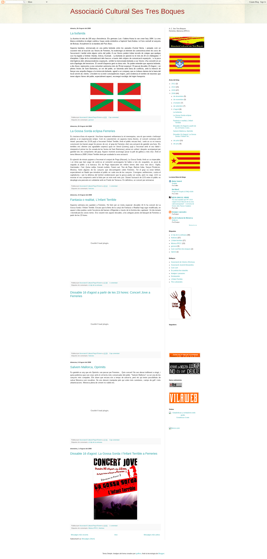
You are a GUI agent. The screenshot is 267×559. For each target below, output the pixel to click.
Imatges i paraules (179, 212)
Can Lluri (174, 268)
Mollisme (175, 220)
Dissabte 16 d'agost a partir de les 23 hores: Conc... (184, 127)
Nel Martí (175, 189)
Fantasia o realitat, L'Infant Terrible (93, 199)
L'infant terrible (176, 240)
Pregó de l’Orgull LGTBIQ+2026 (182, 191)
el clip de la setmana (95, 285)
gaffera (138, 554)
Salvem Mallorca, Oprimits (88, 367)
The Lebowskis (176, 282)
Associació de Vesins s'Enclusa (183, 262)
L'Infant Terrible (177, 279)
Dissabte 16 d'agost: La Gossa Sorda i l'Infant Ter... (184, 135)
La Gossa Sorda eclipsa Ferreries (92, 131)
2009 (173, 90)
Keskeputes (175, 276)
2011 (173, 84)
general (90, 120)
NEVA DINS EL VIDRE (180, 198)
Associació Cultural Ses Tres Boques (127, 11)
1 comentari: (113, 186)
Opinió (173, 252)
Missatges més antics (152, 535)
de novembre (178, 100)
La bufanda (77, 33)
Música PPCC (93, 528)
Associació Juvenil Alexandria (182, 265)
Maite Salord (177, 181)
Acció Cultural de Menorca (182, 218)
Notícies (91, 188)
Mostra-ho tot (193, 225)
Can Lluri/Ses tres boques (181, 249)
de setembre (178, 106)
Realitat (174, 183)
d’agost (176, 109)
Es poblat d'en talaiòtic (179, 271)
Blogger (161, 554)
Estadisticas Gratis (182, 417)
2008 (173, 93)
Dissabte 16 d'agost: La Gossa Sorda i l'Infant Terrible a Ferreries (113, 453)
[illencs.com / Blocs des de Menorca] (174, 428)
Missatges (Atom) (88, 539)
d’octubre (177, 103)
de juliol (176, 141)
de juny (176, 144)
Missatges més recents (79, 535)
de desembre (178, 96)
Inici (116, 535)
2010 (173, 87)
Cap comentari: (114, 117)
